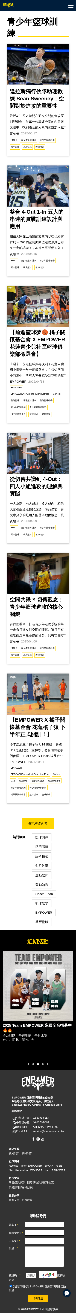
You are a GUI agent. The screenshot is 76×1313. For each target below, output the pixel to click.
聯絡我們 (27, 1153)
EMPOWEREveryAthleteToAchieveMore (30, 394)
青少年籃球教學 (47, 140)
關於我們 (14, 1153)
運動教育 (41, 875)
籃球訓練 (34, 414)
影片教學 (41, 866)
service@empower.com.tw (48, 1131)
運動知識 (41, 885)
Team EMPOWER (31, 1165)
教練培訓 (40, 147)
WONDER (36, 1170)
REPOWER (58, 1170)
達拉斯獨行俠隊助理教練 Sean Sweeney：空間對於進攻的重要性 (37, 98)
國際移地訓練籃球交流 (40, 1182)
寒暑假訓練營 (17, 1182)
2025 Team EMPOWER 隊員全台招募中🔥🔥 (37, 1028)
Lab (47, 1170)
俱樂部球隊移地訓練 (21, 1187)
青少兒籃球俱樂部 (38, 407)
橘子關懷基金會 (18, 414)
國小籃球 (15, 147)
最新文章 (14, 1199)
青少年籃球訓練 (28, 140)
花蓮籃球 (15, 400)
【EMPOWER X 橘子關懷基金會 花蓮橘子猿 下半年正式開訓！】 (38, 727)
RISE (59, 1165)
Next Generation (18, 1170)
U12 (13, 781)
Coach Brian (44, 894)
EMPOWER (16, 387)
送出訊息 (38, 1298)
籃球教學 (46, 414)
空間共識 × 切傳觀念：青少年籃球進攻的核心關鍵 (36, 607)
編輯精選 (41, 856)
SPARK (49, 1165)
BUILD (14, 140)
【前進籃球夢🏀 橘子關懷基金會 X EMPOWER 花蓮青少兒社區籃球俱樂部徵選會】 (37, 343)
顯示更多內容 (38, 823)
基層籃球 (27, 147)
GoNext (56, 394)
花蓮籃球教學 (46, 400)
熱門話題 (41, 847)
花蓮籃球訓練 (29, 400)
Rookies (13, 1165)
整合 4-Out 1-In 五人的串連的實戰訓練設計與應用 (37, 219)
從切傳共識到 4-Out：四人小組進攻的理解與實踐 (36, 486)
